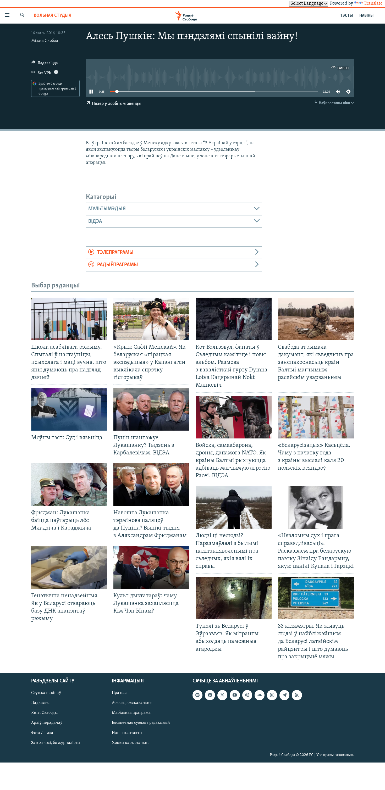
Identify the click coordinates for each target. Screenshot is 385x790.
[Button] (44, 64)
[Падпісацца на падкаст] (247, 695)
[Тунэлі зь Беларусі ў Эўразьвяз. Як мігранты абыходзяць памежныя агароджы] (234, 598)
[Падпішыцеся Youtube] (235, 695)
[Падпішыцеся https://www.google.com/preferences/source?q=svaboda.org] (197, 695)
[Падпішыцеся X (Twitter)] (222, 695)
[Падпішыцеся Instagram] (272, 695)
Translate (373, 3)
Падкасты (40, 703)
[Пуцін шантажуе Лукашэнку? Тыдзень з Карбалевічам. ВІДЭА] (151, 409)
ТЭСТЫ (346, 16)
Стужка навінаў (46, 693)
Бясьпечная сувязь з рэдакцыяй (141, 723)
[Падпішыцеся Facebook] (210, 695)
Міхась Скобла (44, 41)
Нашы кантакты (127, 733)
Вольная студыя (52, 15)
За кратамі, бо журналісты (55, 743)
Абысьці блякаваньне (132, 703)
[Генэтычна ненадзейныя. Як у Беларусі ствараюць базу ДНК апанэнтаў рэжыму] (69, 567)
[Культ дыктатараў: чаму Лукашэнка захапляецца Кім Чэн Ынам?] (151, 567)
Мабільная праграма (131, 713)
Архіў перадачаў (46, 723)
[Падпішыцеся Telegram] (284, 695)
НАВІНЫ (366, 16)
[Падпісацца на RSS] (297, 695)
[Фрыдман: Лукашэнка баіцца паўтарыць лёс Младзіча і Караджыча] (69, 484)
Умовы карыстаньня (131, 743)
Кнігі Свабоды (44, 713)
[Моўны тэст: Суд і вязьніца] (69, 409)
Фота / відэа (42, 733)
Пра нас (119, 693)
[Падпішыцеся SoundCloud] (260, 695)
